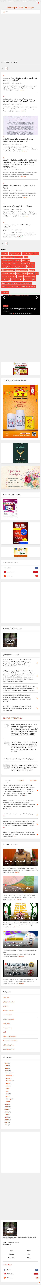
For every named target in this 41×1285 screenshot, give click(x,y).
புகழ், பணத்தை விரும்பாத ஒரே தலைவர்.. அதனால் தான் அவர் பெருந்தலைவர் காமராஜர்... (20, 100)
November (9, 1075)
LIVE (36, 273)
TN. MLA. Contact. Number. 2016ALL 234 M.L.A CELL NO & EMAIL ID (20, 916)
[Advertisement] (20, 37)
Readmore (22, 90)
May (7, 1091)
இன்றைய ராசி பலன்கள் (21, 270)
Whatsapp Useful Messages (20, 7)
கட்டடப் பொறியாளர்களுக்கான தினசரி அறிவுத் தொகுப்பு (19, 309)
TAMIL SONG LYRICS (18, 283)
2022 (6, 1104)
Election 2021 (15, 263)
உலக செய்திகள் (18, 257)
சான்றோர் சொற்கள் (21, 273)
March (8, 1096)
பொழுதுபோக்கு (6, 263)
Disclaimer (11, 1254)
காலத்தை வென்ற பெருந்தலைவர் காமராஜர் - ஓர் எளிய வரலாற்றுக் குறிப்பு (20, 79)
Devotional (20, 276)
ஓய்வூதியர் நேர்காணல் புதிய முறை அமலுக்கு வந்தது (19, 186)
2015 (6, 1122)
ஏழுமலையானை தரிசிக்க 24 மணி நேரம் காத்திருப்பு (17, 226)
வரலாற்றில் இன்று (25, 263)
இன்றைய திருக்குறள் (7, 270)
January (8, 1101)
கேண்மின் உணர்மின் (29, 280)
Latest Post (5, 254)
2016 (6, 1119)
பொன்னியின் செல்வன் (29, 286)
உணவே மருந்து (6, 280)
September (9, 1080)
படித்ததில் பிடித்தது (7, 260)
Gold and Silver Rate (17, 280)
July (7, 1086)
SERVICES (18, 286)
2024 (6, 1068)
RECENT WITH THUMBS (12, 718)
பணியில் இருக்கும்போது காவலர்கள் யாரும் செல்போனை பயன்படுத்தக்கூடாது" (18, 140)
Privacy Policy (11, 1258)
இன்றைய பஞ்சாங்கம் (7, 286)
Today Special (26, 260)
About (29, 1254)
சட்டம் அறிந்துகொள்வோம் (19, 267)
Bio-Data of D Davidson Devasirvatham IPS (20, 862)
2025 (6, 1065)
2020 (6, 1109)
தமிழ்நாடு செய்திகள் (15, 254)
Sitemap (29, 1258)
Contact (29, 1250)
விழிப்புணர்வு (17, 260)
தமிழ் (33, 263)
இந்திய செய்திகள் (34, 254)
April (7, 1093)
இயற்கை (31, 270)
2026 (6, 1063)
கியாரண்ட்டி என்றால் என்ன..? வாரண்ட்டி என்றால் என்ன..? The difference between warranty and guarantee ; (17, 971)
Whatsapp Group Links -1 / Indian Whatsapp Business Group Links (18, 944)
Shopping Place (6, 267)
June (7, 1088)
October (8, 1078)
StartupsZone (31, 267)
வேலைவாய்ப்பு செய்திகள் (9, 276)
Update (26, 257)
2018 (6, 1114)
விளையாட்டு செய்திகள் (8, 273)
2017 (6, 1117)
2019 (6, 1112)
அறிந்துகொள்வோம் (7, 257)
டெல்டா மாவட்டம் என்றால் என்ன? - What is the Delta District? (18, 889)
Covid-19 (24, 254)
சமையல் (29, 283)
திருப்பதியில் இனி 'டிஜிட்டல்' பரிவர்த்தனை (17, 206)
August (8, 1083)
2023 (6, 1071)
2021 (6, 1106)
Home (11, 1250)
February (8, 1099)
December (9, 1073)
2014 (6, 1125)
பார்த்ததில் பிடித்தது (29, 276)
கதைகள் (30, 273)
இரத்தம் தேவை (6, 283)
